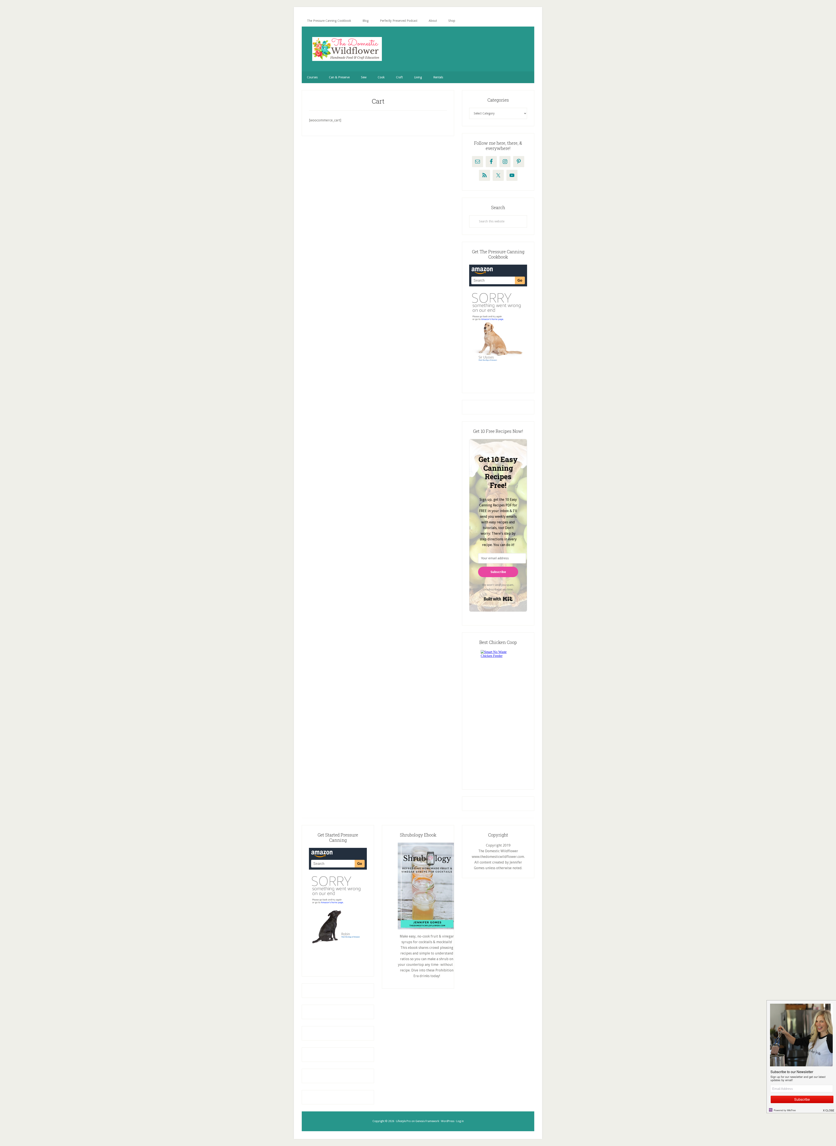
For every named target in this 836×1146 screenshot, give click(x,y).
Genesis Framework (427, 1121)
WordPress (447, 1121)
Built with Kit (498, 599)
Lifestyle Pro (403, 1121)
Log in (460, 1121)
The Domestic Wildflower (347, 49)
